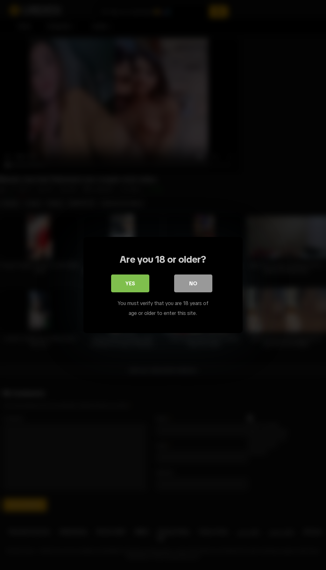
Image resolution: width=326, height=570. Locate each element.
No (193, 283)
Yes (130, 283)
